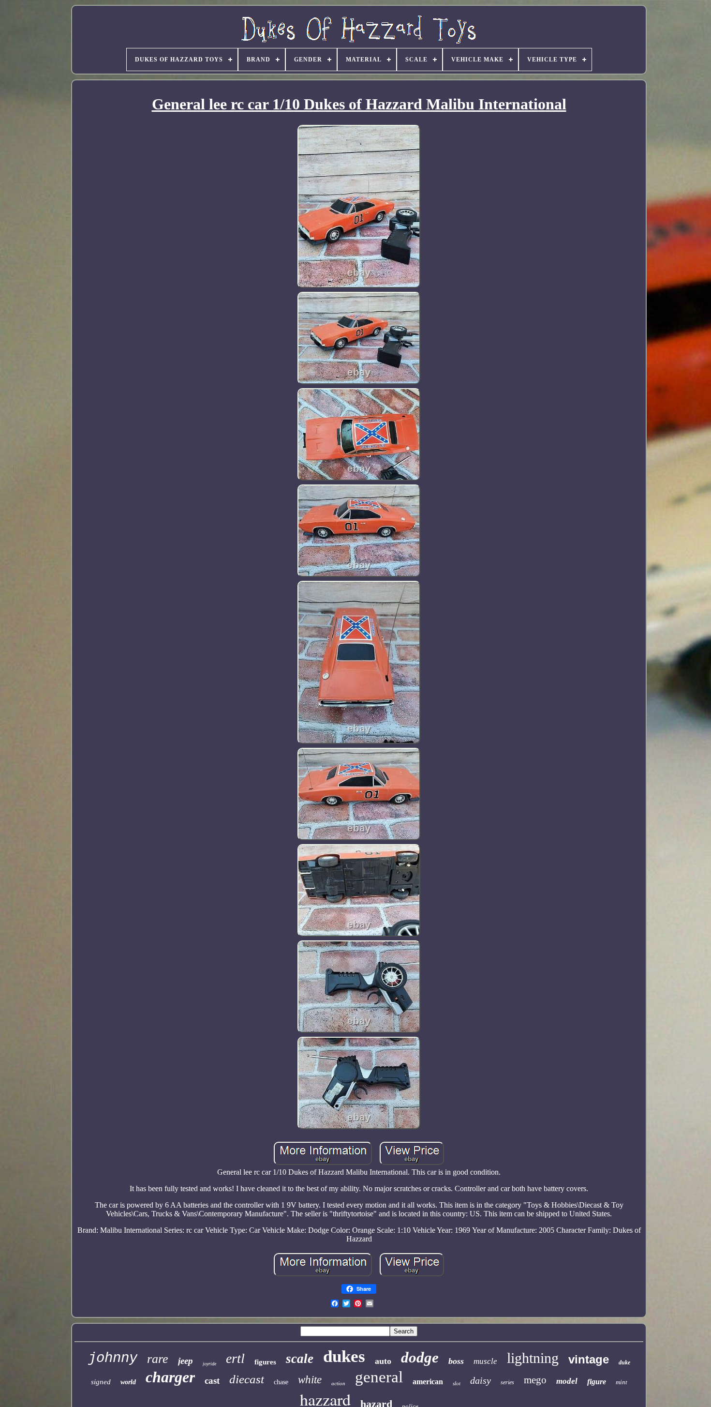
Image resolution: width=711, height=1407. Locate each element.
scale (299, 1358)
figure (596, 1381)
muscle (485, 1361)
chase (281, 1382)
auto (383, 1361)
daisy (480, 1380)
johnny (112, 1358)
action (338, 1383)
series (507, 1382)
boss (456, 1361)
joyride (209, 1363)
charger (170, 1377)
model (567, 1381)
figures (265, 1362)
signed (101, 1382)
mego (535, 1380)
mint (621, 1382)
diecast (246, 1379)
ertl (235, 1358)
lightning (533, 1358)
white (310, 1380)
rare (157, 1359)
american (428, 1381)
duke (624, 1362)
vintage (588, 1359)
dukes (344, 1356)
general (379, 1377)
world (128, 1382)
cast (212, 1381)
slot (456, 1383)
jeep (185, 1361)
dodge (420, 1357)
